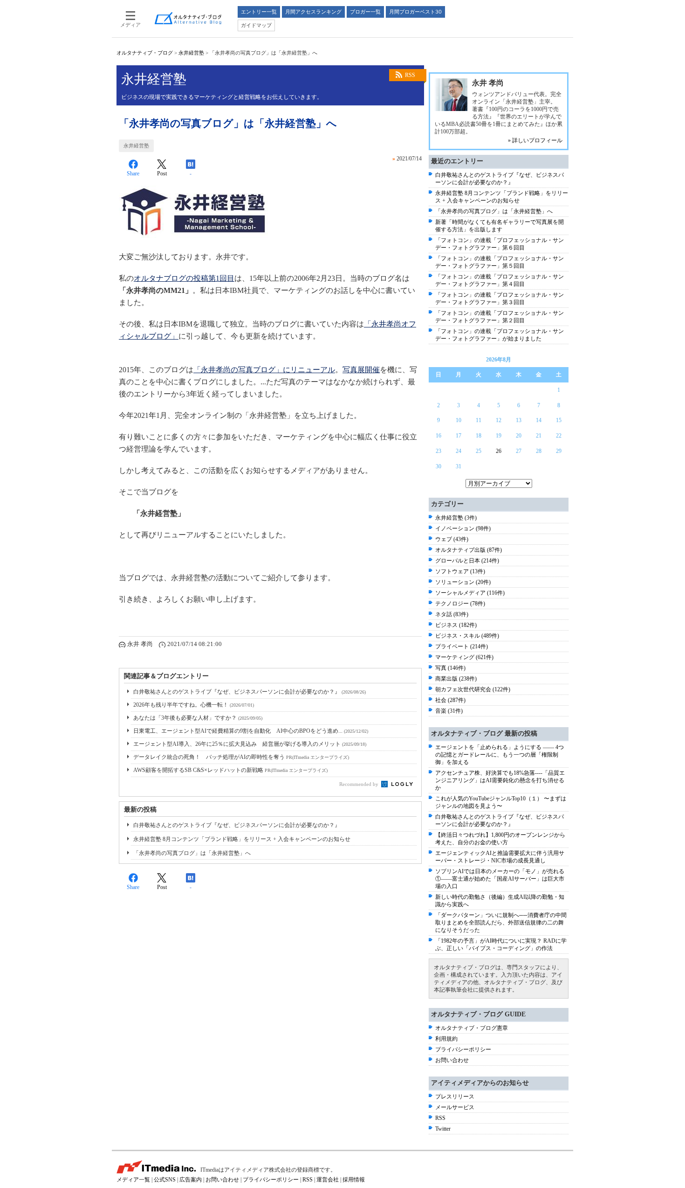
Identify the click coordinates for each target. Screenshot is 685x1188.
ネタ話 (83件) (451, 614)
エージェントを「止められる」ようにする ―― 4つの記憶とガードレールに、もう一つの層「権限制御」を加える (499, 754)
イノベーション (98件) (463, 528)
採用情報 (353, 1179)
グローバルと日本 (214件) (467, 560)
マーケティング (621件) (464, 657)
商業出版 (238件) (456, 678)
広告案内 (190, 1179)
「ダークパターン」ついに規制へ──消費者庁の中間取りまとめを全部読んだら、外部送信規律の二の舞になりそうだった (501, 922)
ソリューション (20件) (463, 582)
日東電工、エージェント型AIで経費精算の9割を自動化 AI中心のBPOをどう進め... (250, 731)
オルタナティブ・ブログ (144, 53)
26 (498, 451)
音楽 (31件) (449, 711)
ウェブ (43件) (451, 539)
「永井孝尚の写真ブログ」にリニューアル (264, 370)
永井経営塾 (191, 53)
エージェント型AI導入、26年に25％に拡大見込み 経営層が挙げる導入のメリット (249, 744)
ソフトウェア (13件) (460, 571)
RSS (410, 75)
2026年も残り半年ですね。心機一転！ (193, 705)
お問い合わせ (452, 1060)
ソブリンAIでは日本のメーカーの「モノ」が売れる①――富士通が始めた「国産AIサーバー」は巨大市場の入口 (499, 878)
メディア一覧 (133, 1179)
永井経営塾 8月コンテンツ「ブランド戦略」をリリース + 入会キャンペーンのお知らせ (241, 839)
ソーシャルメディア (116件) (470, 593)
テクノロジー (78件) (460, 603)
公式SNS (165, 1179)
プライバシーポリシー (463, 1049)
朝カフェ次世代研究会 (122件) (472, 689)
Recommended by (359, 784)
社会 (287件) (450, 700)
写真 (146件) (450, 668)
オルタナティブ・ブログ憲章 (471, 1028)
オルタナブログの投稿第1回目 (184, 278)
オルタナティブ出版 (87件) (468, 550)
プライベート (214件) (461, 646)
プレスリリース (454, 1096)
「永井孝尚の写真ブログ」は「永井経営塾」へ (192, 853)
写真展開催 (361, 370)
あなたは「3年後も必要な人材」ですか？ (197, 718)
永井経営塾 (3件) (456, 517)
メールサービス (454, 1107)
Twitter (443, 1128)
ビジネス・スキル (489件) (467, 635)
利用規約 (446, 1038)
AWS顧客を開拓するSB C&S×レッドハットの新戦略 (230, 770)
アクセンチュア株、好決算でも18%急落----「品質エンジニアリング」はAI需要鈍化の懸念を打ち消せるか (500, 780)
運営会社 (327, 1179)
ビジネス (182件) (456, 625)
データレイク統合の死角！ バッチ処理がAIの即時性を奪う (241, 757)
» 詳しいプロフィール (535, 140)
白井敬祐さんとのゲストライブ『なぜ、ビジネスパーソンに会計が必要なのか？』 (249, 691)
